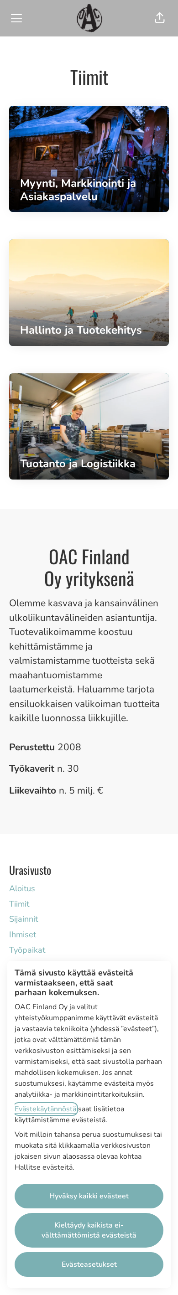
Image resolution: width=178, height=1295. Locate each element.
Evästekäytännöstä (45, 1109)
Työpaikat (27, 949)
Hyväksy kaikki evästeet (89, 1196)
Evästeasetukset (89, 1264)
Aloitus (22, 888)
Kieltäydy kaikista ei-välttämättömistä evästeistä (89, 1230)
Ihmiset (22, 934)
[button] (160, 18)
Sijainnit (23, 918)
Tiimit (19, 903)
